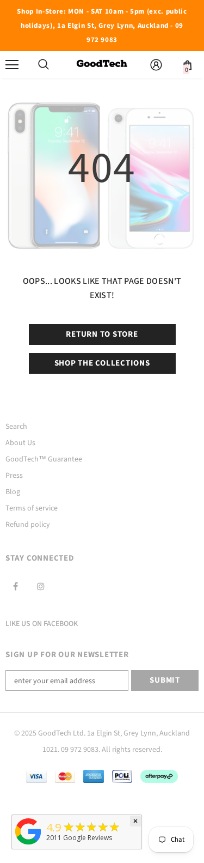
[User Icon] (156, 65)
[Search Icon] (43, 64)
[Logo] (102, 64)
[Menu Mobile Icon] (11, 64)
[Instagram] (41, 586)
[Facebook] (15, 586)
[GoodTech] (28, 845)
